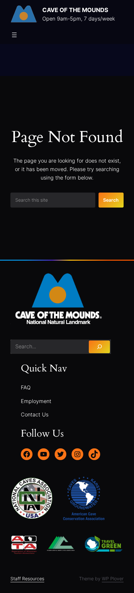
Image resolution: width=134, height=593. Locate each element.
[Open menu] (14, 35)
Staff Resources (27, 578)
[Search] (99, 346)
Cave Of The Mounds (75, 9)
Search (111, 200)
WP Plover (113, 578)
